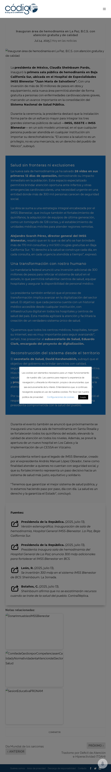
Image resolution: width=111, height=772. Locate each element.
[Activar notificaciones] (103, 764)
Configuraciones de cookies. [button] (61, 397)
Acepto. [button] (83, 397)
